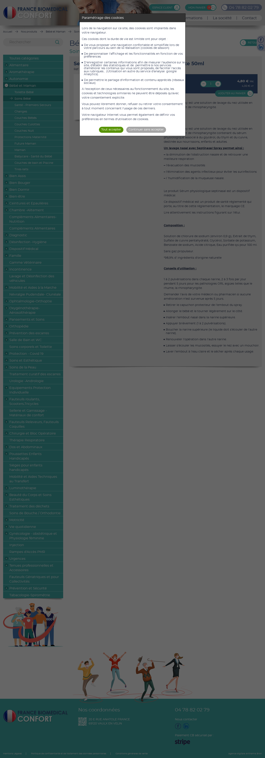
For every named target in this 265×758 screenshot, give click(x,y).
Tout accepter (111, 129)
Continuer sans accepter (146, 129)
